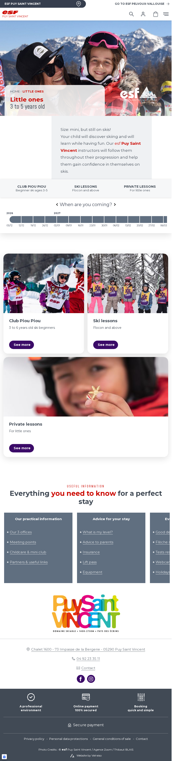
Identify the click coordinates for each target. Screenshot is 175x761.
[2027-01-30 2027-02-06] (110, 219)
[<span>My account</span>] (143, 14)
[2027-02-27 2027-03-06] (157, 219)
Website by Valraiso (89, 755)
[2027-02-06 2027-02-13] (122, 219)
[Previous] (57, 204)
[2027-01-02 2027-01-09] (62, 219)
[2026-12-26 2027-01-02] (51, 219)
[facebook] (81, 679)
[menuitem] (36, 739)
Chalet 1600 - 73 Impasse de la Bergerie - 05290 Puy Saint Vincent (88, 649)
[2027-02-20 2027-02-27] (145, 219)
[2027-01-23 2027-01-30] (98, 219)
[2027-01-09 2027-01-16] (74, 219)
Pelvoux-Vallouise (139, 3)
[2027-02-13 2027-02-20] (133, 219)
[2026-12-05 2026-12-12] (15, 219)
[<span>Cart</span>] (155, 14)
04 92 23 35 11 (88, 658)
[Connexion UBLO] (4, 756)
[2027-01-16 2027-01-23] (86, 219)
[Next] (115, 204)
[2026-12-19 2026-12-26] (39, 219)
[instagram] (91, 679)
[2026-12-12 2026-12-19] (27, 219)
